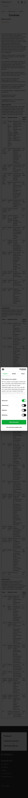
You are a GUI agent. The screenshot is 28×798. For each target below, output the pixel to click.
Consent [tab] (5, 373)
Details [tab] (14, 373)
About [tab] (23, 373)
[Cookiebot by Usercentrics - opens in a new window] (19, 369)
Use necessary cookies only (14, 427)
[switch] (24, 405)
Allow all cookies (14, 422)
